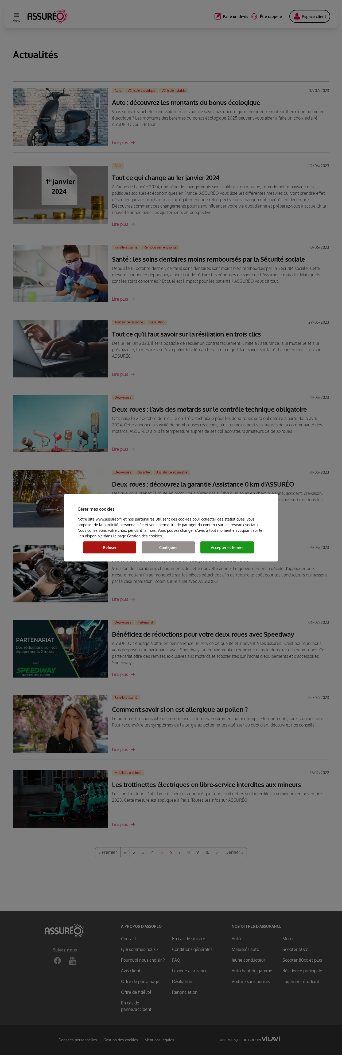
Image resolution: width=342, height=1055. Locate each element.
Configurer (168, 547)
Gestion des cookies (144, 536)
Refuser (109, 547)
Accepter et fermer (227, 547)
